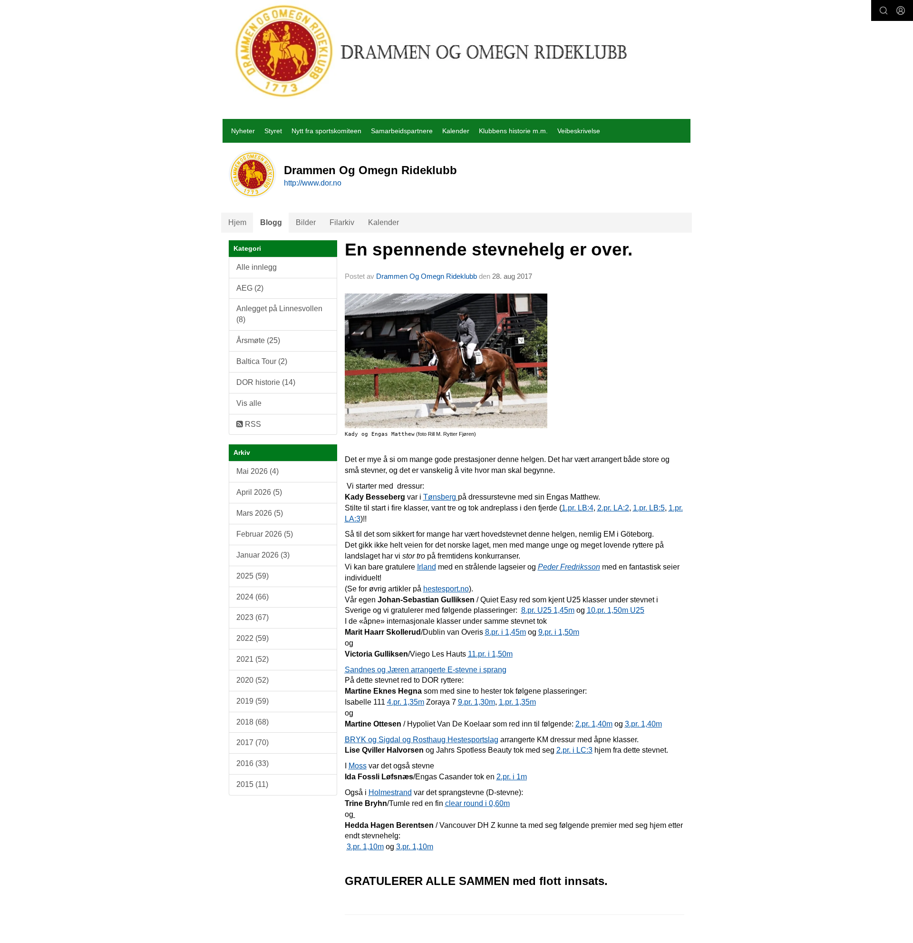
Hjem (237, 222)
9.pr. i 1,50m (558, 632)
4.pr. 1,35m (405, 702)
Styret (273, 131)
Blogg (271, 222)
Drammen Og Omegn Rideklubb (426, 276)
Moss (358, 766)
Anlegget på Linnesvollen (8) (279, 314)
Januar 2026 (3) (263, 555)
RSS (252, 424)
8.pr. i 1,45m (505, 632)
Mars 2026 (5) (259, 513)
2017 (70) (252, 742)
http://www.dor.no (312, 183)
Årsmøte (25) (258, 340)
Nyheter (243, 131)
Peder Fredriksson (569, 567)
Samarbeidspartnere (402, 131)
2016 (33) (252, 763)
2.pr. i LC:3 (574, 750)
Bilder (306, 222)
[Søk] (883, 10)
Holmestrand (390, 792)
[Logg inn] (900, 10)
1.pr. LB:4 (577, 508)
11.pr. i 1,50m (490, 654)
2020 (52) (252, 680)
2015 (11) (252, 784)
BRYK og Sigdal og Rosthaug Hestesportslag (421, 740)
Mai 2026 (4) (257, 471)
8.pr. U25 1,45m (547, 610)
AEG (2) (249, 288)
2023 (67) (252, 617)
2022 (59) (252, 638)
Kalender (455, 131)
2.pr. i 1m (511, 777)
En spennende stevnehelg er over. (488, 249)
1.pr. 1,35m (517, 702)
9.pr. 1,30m (476, 702)
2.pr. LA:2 (613, 508)
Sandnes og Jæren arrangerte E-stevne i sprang (425, 670)
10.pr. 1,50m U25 (615, 610)
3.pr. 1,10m (365, 847)
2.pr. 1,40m (593, 724)
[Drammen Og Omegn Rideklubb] (432, 51)
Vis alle (249, 403)
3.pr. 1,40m (643, 724)
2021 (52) (252, 659)
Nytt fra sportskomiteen (326, 131)
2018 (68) (252, 722)
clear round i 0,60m (477, 803)
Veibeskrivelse (578, 131)
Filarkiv (342, 222)
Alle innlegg (256, 267)
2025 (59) (252, 576)
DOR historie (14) (265, 382)
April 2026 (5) (259, 492)
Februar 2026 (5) (264, 534)
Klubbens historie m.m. (513, 131)
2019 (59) (252, 701)
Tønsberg (439, 497)
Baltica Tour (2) (261, 361)
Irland (426, 567)
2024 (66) (252, 597)
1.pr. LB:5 (649, 508)
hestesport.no (446, 589)
